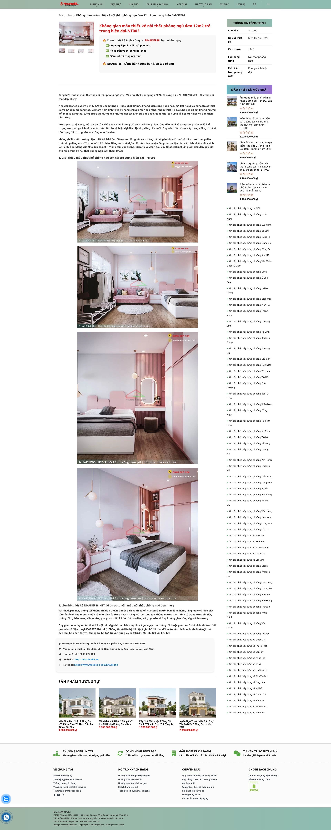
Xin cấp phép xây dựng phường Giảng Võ (250, 242)
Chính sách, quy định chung (263, 775)
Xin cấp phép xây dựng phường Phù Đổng (250, 600)
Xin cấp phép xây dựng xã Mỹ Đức (246, 688)
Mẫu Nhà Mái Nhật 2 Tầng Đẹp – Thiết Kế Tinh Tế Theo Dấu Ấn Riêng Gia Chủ (76, 724)
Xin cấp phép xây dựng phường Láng (248, 271)
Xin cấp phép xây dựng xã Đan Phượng (249, 547)
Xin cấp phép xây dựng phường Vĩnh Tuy (249, 304)
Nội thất (182, 4)
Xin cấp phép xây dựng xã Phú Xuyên (248, 676)
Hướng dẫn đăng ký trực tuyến (134, 775)
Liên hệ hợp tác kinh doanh (67, 779)
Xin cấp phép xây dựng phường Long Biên (250, 482)
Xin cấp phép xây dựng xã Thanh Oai (247, 694)
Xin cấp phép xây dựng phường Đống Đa (249, 249)
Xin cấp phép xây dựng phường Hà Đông (249, 443)
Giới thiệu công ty (62, 775)
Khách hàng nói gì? (128, 786)
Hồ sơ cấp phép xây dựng (195, 798)
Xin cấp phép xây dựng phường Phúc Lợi (249, 594)
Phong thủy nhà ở (191, 794)
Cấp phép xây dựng (158, 4)
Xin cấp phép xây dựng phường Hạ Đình (249, 331)
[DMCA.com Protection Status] (254, 786)
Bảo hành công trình (259, 779)
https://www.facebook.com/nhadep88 (96, 664)
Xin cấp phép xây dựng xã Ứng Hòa (247, 682)
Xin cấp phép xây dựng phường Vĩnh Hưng (250, 511)
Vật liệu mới (188, 783)
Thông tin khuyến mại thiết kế (134, 790)
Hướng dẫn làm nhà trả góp (132, 783)
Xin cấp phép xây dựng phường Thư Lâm (249, 606)
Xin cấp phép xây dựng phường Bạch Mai (250, 298)
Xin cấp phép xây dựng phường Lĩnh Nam (250, 517)
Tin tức (224, 4)
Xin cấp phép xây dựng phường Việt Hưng (250, 494)
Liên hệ (241, 4)
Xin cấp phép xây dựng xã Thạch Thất (248, 645)
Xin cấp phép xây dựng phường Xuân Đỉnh (250, 404)
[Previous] (64, 34)
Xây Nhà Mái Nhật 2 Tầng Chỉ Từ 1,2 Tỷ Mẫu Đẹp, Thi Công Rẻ (156, 723)
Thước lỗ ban (203, 4)
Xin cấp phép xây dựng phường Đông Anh (250, 523)
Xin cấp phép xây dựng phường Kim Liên (249, 255)
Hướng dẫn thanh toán (130, 779)
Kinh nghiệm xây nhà (193, 790)
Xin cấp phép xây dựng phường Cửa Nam (250, 224)
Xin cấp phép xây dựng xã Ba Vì (245, 664)
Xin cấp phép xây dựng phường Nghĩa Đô (250, 364)
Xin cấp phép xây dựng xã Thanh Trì (247, 553)
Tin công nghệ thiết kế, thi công (69, 786)
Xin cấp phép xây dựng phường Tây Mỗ (249, 437)
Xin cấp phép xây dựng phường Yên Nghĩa (250, 459)
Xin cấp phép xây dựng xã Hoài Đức (247, 541)
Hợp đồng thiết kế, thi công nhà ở (199, 779)
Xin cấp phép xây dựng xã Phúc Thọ (247, 657)
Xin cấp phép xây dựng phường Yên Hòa (249, 371)
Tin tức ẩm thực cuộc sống (67, 790)
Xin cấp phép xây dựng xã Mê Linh (246, 535)
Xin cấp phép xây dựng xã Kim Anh (246, 712)
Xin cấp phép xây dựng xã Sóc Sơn (246, 700)
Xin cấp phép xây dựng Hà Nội (244, 208)
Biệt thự (116, 4)
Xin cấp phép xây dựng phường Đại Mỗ (249, 565)
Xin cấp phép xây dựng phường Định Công (250, 582)
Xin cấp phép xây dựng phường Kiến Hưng (250, 476)
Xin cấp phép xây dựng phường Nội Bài (249, 633)
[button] (255, 4)
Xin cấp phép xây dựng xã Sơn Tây (246, 651)
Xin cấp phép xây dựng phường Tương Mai (250, 588)
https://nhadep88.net (87, 659)
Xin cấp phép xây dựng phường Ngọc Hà (249, 236)
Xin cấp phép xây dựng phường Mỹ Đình (249, 431)
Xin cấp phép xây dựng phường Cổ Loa (249, 529)
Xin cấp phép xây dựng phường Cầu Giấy (249, 358)
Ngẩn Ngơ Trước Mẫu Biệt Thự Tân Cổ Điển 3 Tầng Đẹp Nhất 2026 (196, 724)
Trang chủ (96, 4)
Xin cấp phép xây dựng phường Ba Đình (249, 230)
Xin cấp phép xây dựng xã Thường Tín (248, 670)
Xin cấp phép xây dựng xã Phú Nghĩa (248, 706)
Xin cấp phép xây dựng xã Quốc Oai (247, 639)
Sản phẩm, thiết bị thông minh (198, 786)
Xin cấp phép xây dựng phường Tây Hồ (248, 377)
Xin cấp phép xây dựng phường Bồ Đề (248, 488)
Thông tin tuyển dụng (64, 783)
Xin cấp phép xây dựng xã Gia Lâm (246, 559)
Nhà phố (134, 4)
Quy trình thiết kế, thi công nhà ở (199, 775)
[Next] (89, 34)
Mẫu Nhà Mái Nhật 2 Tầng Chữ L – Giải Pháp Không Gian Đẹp (116, 723)
